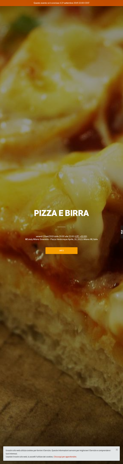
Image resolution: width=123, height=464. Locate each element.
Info (61, 250)
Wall (122, 232)
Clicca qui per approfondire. (65, 456)
